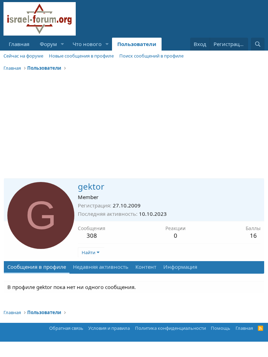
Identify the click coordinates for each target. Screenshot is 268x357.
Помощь (220, 328)
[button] (62, 44)
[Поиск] (258, 44)
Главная (19, 43)
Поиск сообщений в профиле (151, 56)
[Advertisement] (134, 126)
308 (92, 235)
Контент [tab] (145, 266)
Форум (48, 43)
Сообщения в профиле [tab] (36, 266)
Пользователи (136, 43)
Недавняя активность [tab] (100, 266)
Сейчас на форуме (23, 56)
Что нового (87, 43)
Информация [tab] (180, 266)
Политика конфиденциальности (170, 328)
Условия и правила (109, 328)
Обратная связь (66, 328)
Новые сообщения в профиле (81, 56)
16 (253, 235)
